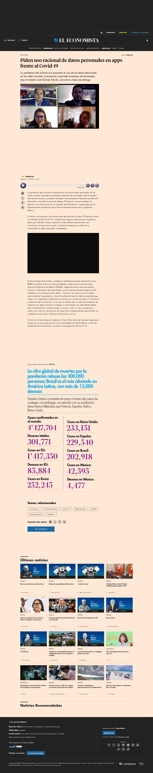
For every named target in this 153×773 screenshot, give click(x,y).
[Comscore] (127, 764)
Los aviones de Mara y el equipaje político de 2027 (90, 652)
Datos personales (36, 514)
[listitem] (23, 185)
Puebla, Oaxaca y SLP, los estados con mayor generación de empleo (61, 686)
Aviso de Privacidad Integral (46, 734)
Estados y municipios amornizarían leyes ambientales (89, 686)
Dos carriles (110, 618)
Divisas (121, 48)
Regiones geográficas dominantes (61, 584)
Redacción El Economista (85, 592)
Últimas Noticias (35, 48)
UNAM (93, 509)
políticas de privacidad (123, 737)
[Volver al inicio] (50, 722)
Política (108, 581)
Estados (51, 682)
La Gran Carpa (83, 584)
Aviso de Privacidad (27, 734)
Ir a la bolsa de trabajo (35, 753)
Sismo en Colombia (61, 48)
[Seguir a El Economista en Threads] (123, 749)
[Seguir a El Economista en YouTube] (123, 745)
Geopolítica (110, 649)
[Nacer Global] (15, 747)
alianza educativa (93, 48)
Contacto (61, 734)
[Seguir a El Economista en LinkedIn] (118, 745)
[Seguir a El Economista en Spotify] (128, 745)
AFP (109, 660)
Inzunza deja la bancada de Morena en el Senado (62, 619)
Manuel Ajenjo (83, 660)
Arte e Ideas (24, 55)
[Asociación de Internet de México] (141, 764)
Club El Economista (52, 727)
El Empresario (39, 727)
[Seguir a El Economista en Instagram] (133, 745)
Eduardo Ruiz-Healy (84, 626)
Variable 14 (24, 652)
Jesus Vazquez (111, 694)
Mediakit (22, 730)
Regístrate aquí (109, 733)
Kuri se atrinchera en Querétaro (32, 584)
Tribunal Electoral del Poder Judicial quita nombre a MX (117, 585)
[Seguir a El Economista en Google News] (118, 749)
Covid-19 (66, 509)
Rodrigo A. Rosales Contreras (58, 694)
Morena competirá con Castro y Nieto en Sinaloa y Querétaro (32, 619)
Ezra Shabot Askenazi (113, 626)
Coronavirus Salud (50, 509)
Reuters (24, 694)
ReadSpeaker (81, 187)
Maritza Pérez (111, 592)
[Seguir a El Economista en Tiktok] (128, 749)
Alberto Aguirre (25, 660)
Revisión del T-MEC (77, 48)
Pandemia (51, 514)
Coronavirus (34, 509)
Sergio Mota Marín (55, 592)
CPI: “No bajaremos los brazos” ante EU (117, 652)
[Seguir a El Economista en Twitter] (114, 745)
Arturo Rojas (25, 626)
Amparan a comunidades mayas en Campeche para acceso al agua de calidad (62, 653)
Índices (114, 48)
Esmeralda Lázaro (84, 694)
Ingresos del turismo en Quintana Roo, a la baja (118, 686)
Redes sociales (80, 509)
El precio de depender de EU (88, 618)
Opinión (23, 581)
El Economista (28, 727)
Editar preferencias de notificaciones (22, 737)
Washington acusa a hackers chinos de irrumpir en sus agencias (33, 686)
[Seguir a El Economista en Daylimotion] (138, 745)
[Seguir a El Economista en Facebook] (109, 745)
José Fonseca (25, 592)
